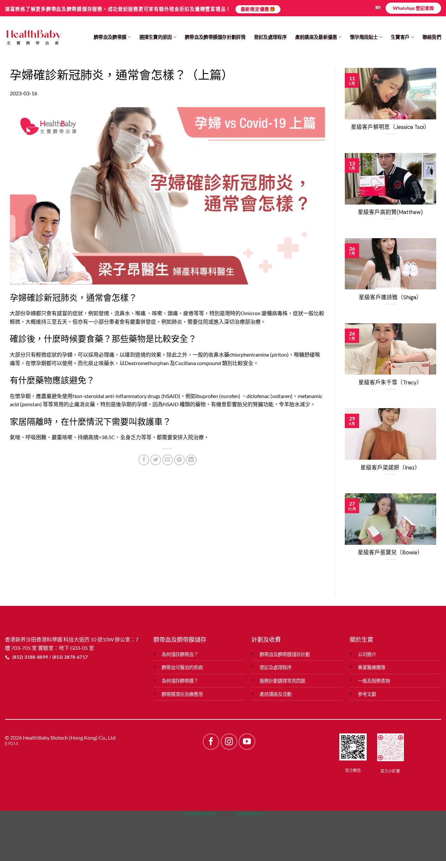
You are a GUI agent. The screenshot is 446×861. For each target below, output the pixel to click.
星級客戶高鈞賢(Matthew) (390, 212)
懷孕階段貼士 (364, 37)
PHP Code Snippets (199, 813)
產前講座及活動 (276, 694)
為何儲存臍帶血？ (180, 654)
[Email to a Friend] (167, 459)
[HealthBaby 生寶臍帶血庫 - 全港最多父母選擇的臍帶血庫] (33, 37)
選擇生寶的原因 (155, 37)
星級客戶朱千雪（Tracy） (390, 382)
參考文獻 (367, 694)
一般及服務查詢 (374, 681)
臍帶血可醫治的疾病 (182, 667)
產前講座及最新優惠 (316, 37)
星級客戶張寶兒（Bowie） (390, 552)
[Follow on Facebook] (211, 741)
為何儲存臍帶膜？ (180, 681)
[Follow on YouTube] (247, 741)
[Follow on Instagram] (229, 741)
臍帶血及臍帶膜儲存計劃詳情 (215, 37)
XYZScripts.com (249, 813)
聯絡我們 (431, 37)
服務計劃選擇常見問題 (282, 681)
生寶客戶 (400, 37)
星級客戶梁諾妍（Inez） (390, 467)
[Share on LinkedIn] (191, 459)
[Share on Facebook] (143, 459)
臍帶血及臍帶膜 (110, 37)
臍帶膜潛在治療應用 (182, 694)
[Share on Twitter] (155, 459)
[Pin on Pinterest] (179, 459)
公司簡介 (367, 654)
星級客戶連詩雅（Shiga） (390, 297)
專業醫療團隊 (371, 667)
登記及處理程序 (270, 37)
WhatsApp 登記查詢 (413, 8)
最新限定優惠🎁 (258, 9)
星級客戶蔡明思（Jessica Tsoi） (390, 127)
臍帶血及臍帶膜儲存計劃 (285, 654)
